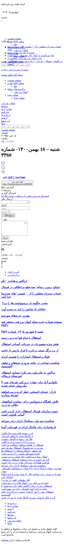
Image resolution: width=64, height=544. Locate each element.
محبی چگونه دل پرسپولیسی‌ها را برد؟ (24, 303)
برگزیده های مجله (16, 89)
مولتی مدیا (12, 95)
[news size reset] (3, 168)
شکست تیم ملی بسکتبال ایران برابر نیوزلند (27, 421)
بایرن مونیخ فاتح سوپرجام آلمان (17, 433)
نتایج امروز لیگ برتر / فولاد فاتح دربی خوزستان (24, 483)
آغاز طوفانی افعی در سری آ (15, 480)
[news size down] (3, 164)
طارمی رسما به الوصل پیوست (16, 439)
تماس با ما (6, 109)
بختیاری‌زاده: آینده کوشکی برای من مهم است (24, 489)
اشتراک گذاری (8, 193)
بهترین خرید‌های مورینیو (15, 315)
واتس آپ (27, 196)
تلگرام (4, 196)
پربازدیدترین (13, 275)
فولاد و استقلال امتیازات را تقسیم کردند (25, 356)
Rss (3, 123)
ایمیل (4, 205)
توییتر (11, 196)
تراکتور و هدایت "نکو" (14, 281)
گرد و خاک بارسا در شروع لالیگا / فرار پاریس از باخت (28, 497)
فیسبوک (45, 196)
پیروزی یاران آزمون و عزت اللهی (18, 442)
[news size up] (3, 172)
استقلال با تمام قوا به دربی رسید (21, 337)
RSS (9, 523)
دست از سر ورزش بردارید (20, 52)
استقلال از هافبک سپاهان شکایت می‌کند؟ (22, 445)
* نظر (4, 219)
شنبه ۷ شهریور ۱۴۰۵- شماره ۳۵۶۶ (22, 331)
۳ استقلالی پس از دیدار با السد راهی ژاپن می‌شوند (26, 486)
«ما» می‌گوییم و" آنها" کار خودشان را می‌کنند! (31, 55)
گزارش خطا (7, 187)
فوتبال (4, 132)
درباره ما (5, 115)
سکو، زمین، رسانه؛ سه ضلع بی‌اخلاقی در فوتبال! (30, 287)
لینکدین (18, 196)
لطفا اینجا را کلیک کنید (14, 177)
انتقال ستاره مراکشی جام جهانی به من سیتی (24, 456)
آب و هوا (5, 121)
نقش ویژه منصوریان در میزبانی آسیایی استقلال (30, 344)
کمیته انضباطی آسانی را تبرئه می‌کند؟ (20, 453)
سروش (36, 196)
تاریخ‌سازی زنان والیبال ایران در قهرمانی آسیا (28, 427)
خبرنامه (5, 112)
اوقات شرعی (8, 103)
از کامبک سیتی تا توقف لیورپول (17, 436)
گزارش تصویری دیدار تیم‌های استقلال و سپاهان (25, 459)
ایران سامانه (7, 540)
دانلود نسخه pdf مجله (12, 75)
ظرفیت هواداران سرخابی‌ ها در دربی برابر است (25, 462)
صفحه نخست (14, 38)
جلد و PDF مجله (15, 41)
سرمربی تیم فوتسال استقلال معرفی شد (22, 448)
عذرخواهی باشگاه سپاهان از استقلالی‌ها (21, 451)
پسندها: (6, 190)
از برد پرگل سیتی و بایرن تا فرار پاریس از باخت (29, 350)
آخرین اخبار (13, 272)
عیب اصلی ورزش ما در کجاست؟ (24, 58)
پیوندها (4, 106)
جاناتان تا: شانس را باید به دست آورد (23, 309)
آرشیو (4, 118)
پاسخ (3, 261)
